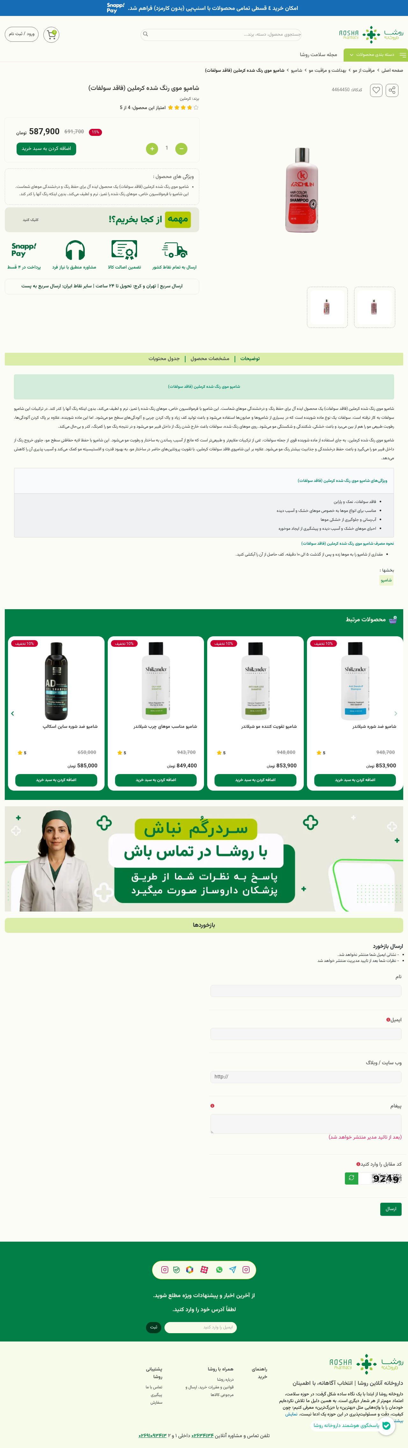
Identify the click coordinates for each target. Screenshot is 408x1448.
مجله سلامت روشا (318, 55)
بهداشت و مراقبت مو (327, 70)
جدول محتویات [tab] (164, 359)
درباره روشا (225, 1380)
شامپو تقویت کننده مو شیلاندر (269, 727)
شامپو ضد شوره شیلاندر (374, 727)
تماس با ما (154, 1387)
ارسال (391, 1209)
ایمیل (396, 1020)
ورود (30, 34)
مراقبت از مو (364, 70)
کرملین (185, 99)
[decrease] (181, 149)
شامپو (296, 70)
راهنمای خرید (259, 1373)
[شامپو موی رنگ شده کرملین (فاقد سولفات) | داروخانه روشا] (340, 1364)
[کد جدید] (351, 1178)
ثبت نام (15, 34)
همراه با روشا (221, 1369)
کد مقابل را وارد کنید (381, 1165)
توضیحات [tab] (250, 359)
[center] (145, 35)
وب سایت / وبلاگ (384, 1063)
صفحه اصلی (392, 70)
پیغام (396, 1106)
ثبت (153, 1327)
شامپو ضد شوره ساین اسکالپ (70, 727)
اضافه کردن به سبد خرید (46, 149)
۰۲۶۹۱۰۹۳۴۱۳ (153, 1436)
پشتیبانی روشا (154, 1373)
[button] (12, 713)
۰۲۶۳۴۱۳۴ (203, 1436)
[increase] (152, 149)
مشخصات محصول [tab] (210, 359)
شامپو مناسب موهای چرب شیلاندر (165, 727)
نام (399, 977)
